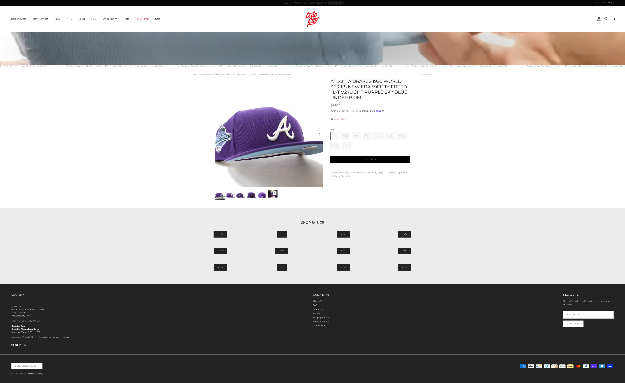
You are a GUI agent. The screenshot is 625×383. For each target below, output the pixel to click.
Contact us (318, 309)
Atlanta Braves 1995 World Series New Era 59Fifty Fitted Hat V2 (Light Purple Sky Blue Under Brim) (256, 74)
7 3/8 (220, 251)
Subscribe (573, 323)
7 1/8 (343, 234)
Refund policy (319, 325)
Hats (126, 18)
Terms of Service (321, 321)
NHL (69, 18)
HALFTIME (142, 18)
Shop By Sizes (18, 18)
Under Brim (110, 18)
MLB (57, 18)
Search (316, 313)
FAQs (315, 305)
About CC (317, 301)
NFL (93, 18)
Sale (157, 18)
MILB (81, 18)
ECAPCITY (22, 374)
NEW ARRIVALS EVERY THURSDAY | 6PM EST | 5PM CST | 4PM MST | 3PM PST (122, 66)
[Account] (598, 19)
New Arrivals (40, 18)
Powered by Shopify (35, 374)
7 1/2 (282, 251)
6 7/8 (220, 234)
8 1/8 (343, 267)
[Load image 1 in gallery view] (269, 133)
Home (194, 74)
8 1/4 (404, 267)
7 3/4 (404, 251)
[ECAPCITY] (312, 19)
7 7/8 (220, 267)
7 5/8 (343, 251)
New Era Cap (339, 119)
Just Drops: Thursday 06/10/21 (209, 74)
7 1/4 (405, 234)
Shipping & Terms (321, 317)
